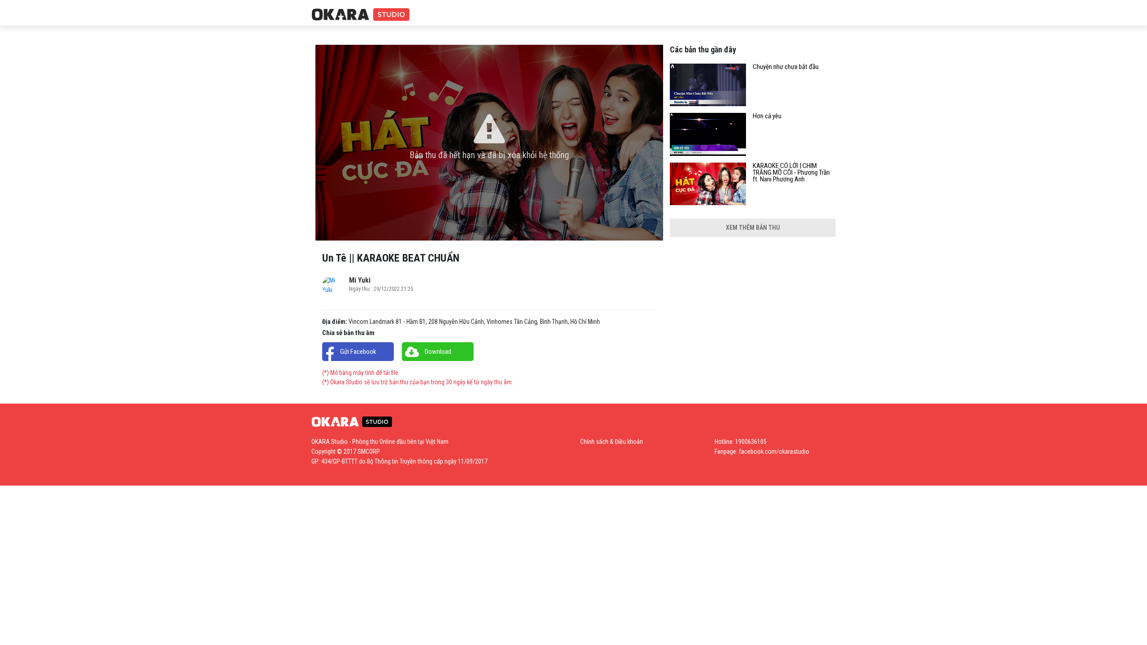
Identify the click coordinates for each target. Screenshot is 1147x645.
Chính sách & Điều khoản (611, 441)
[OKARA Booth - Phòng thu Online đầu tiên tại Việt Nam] (360, 15)
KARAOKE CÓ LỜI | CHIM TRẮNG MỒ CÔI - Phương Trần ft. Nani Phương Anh (791, 173)
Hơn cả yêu (767, 116)
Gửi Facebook (358, 352)
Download (438, 352)
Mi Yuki (360, 280)
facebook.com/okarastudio (774, 451)
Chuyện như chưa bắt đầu (786, 67)
